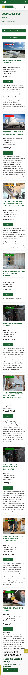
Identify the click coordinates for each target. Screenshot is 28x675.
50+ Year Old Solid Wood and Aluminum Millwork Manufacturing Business (13, 203)
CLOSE (25, 651)
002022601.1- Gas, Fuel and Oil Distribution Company (14, 133)
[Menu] (24, 7)
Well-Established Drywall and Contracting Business (14, 273)
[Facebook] (2, 2)
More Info (8, 81)
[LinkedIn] (5, 2)
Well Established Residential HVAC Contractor (10, 467)
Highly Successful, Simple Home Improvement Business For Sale (13, 538)
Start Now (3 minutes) (10, 670)
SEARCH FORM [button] (14, 30)
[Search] (25, 2)
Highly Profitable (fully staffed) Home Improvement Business (13, 395)
